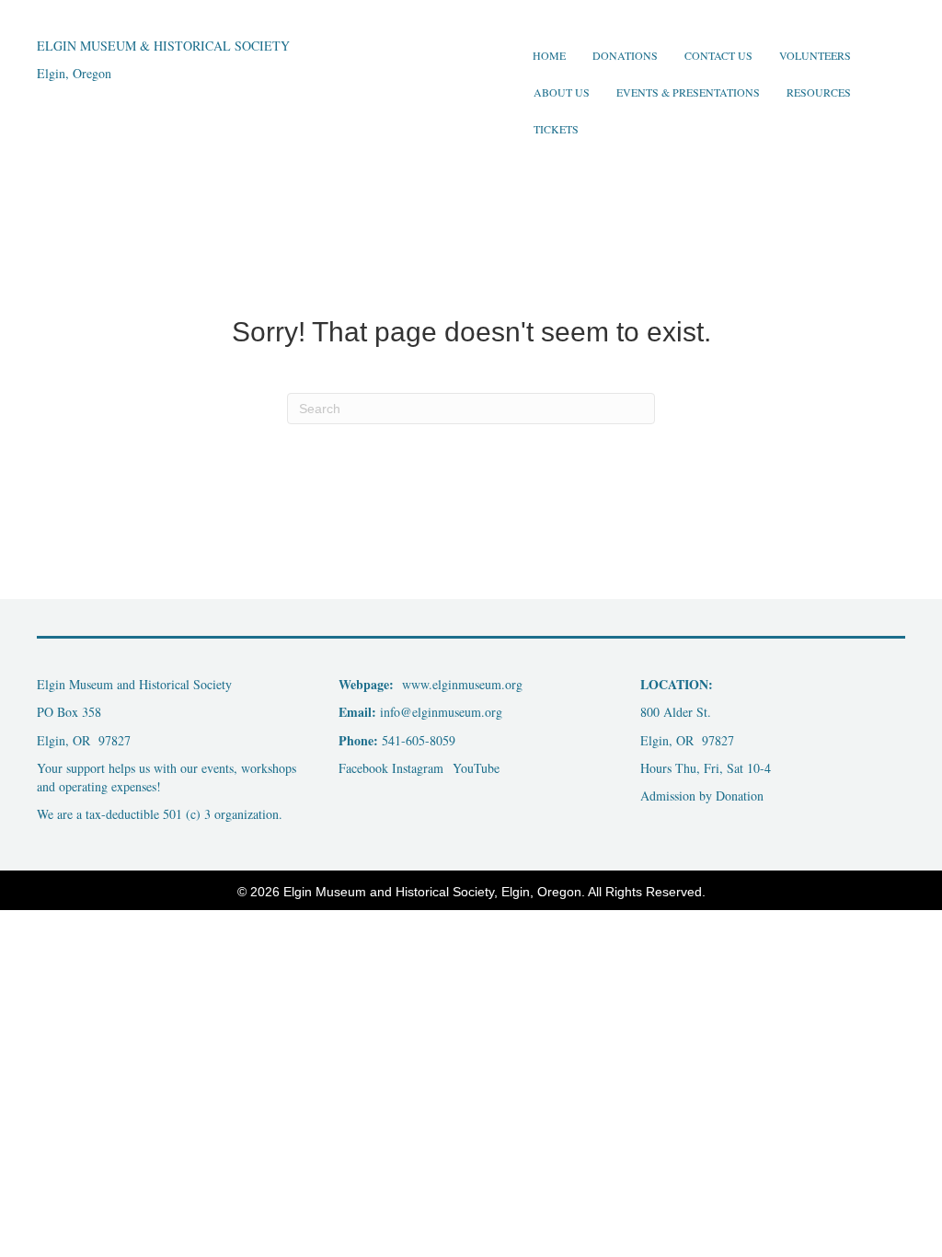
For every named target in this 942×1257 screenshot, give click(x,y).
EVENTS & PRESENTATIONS (688, 92)
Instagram (418, 768)
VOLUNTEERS (815, 55)
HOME (549, 55)
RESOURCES (819, 92)
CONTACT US (718, 55)
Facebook (363, 768)
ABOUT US (562, 92)
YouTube (474, 768)
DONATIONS (625, 55)
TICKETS (556, 128)
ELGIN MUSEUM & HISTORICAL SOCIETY (163, 45)
